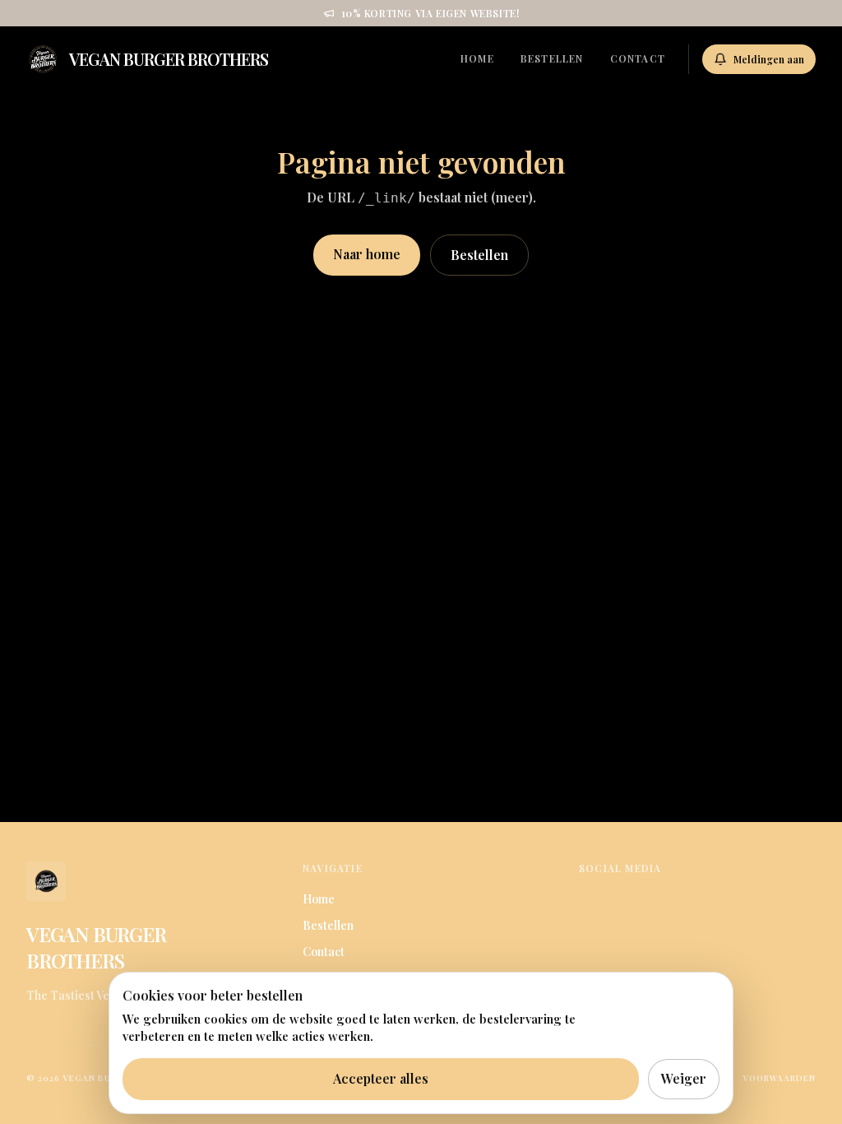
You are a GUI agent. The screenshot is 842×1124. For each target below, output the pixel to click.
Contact (637, 58)
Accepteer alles (380, 1078)
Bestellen (552, 58)
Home (477, 58)
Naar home (366, 253)
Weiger (683, 1078)
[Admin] (258, 947)
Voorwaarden (779, 1078)
